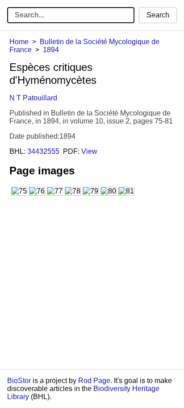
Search (157, 15)
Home (19, 41)
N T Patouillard (33, 98)
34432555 (43, 151)
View (89, 151)
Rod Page (94, 380)
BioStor (19, 380)
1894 (51, 50)
